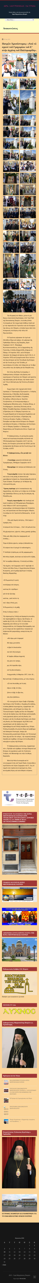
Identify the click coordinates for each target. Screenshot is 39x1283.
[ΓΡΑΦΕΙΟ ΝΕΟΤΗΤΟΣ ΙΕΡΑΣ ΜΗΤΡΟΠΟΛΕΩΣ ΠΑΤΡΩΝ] (19, 901)
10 (4, 1252)
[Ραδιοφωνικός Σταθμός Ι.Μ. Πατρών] (19, 983)
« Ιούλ (4, 1265)
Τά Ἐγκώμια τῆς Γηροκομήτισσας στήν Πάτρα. (21, 1098)
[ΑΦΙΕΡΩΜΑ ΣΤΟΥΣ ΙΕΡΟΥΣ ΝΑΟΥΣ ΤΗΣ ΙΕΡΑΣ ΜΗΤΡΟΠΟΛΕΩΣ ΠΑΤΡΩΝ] (19, 961)
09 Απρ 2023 (7, 39)
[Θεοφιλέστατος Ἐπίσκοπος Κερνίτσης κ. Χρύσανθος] (19, 1188)
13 (19, 1252)
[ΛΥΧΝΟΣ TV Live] (19, 1014)
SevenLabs (23, 1278)
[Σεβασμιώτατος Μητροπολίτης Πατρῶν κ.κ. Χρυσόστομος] (19, 1067)
